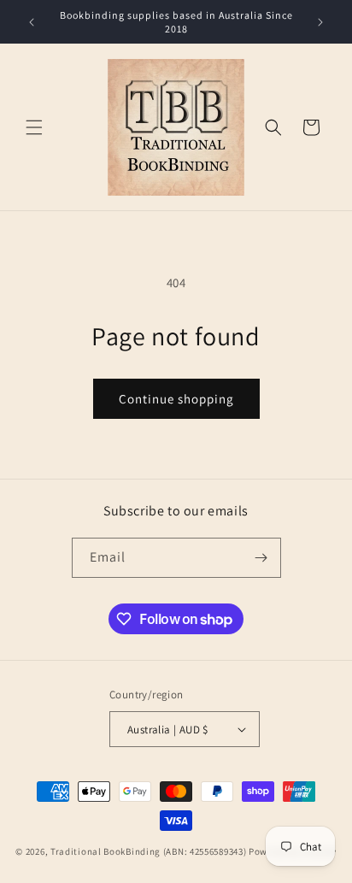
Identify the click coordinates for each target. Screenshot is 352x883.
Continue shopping (176, 399)
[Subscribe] (261, 558)
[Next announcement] (320, 22)
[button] (34, 127)
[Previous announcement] (31, 22)
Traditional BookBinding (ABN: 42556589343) (148, 851)
